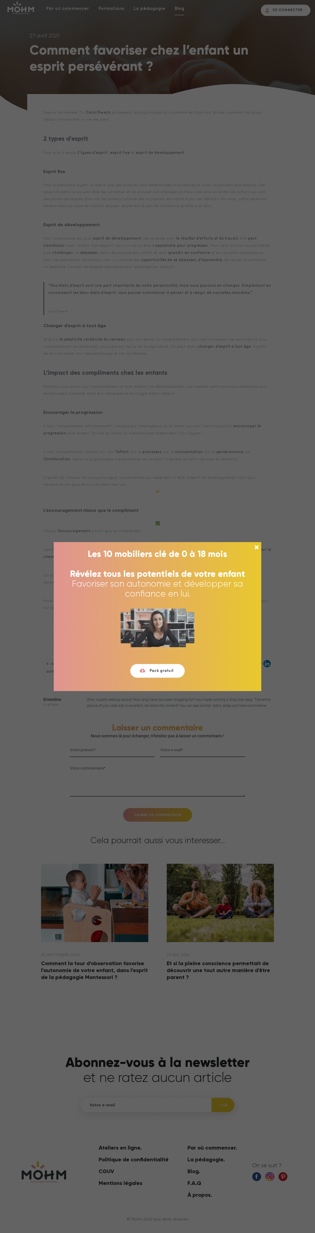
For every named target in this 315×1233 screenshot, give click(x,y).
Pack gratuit (161, 670)
